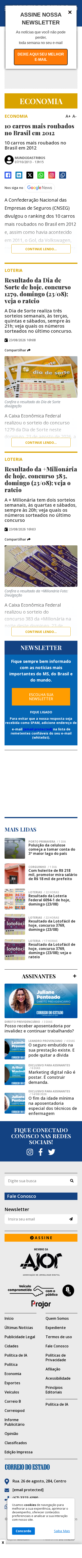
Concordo (23, 1531)
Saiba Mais (62, 1531)
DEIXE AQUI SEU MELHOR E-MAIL (41, 57)
